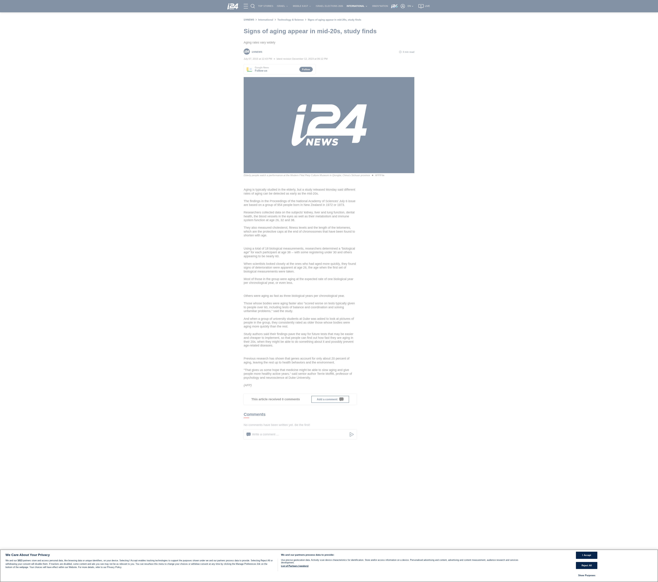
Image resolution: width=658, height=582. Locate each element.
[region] (329, 565)
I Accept (586, 555)
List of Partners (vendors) (294, 566)
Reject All (587, 565)
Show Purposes (586, 575)
